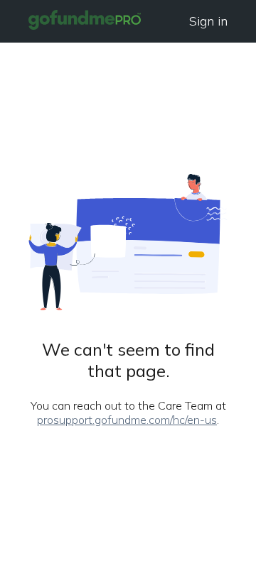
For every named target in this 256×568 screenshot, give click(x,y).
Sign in (208, 21)
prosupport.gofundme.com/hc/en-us (127, 420)
